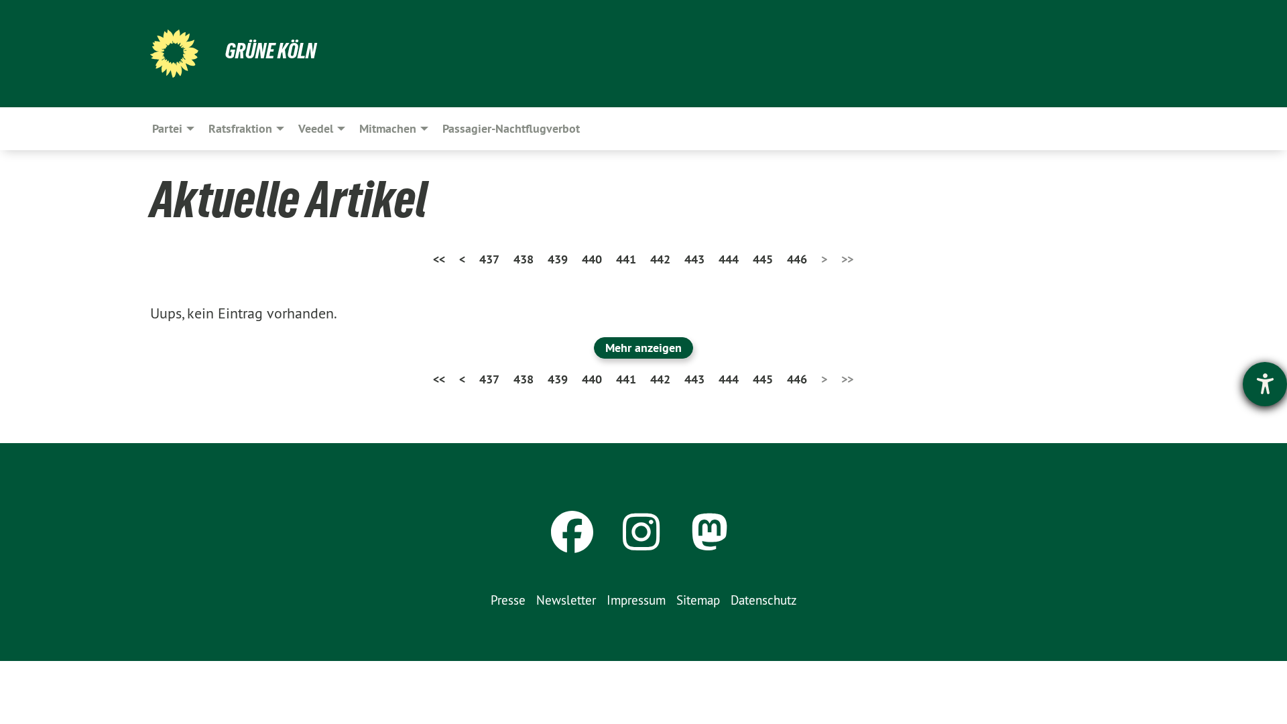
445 (763, 259)
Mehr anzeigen (643, 347)
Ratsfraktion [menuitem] (240, 128)
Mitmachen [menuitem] (387, 128)
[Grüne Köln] (174, 53)
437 (489, 259)
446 (797, 259)
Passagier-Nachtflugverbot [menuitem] (511, 128)
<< (439, 259)
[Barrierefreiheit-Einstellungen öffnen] (1265, 384)
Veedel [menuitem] (315, 128)
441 (626, 259)
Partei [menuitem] (167, 128)
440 (592, 259)
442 (660, 259)
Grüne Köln (270, 51)
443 (694, 259)
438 (523, 259)
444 (729, 259)
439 (558, 259)
